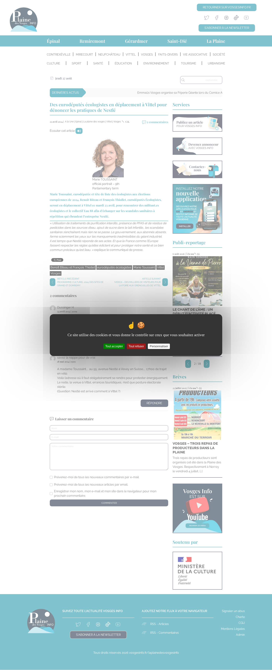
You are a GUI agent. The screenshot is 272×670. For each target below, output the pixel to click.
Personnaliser (159, 346)
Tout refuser (136, 346)
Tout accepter (114, 346)
